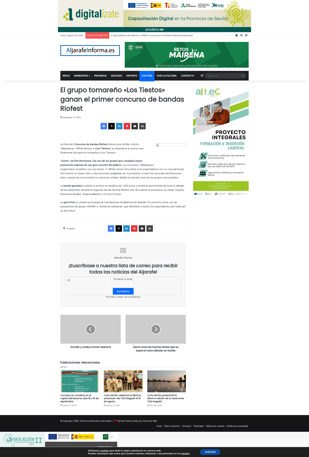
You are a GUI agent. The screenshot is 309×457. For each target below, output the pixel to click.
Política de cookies (215, 426)
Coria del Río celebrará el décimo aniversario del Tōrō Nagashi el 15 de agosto (122, 398)
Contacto (186, 426)
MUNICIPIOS (81, 75)
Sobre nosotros (172, 426)
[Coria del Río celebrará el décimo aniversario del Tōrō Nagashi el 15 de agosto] (123, 381)
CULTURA (147, 75)
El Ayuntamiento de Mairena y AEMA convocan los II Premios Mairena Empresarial (152, 35)
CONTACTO (187, 75)
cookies (104, 450)
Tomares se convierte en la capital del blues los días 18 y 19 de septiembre (79, 398)
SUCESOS (116, 75)
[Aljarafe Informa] (90, 50)
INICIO (66, 75)
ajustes (185, 453)
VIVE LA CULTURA (167, 75)
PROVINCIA (100, 75)
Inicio (159, 426)
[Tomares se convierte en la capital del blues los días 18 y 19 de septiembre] (79, 381)
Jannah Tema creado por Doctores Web (137, 421)
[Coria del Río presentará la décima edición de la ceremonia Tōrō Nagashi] (166, 381)
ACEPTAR (210, 452)
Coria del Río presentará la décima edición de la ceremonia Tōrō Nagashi (165, 398)
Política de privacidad (237, 426)
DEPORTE (131, 75)
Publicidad (198, 426)
